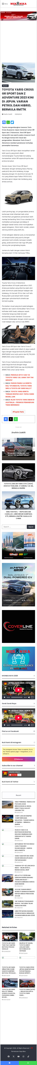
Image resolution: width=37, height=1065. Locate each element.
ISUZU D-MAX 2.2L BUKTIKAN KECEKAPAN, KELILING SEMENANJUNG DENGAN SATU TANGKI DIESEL (23, 834)
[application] (18, 690)
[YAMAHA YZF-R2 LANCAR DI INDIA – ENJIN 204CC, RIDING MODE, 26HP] (7, 868)
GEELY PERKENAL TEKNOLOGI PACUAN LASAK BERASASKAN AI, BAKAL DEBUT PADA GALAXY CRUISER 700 (25, 806)
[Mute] (29, 697)
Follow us (19, 759)
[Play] (5, 697)
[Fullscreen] (32, 697)
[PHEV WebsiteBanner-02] (18, 606)
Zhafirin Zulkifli (7, 114)
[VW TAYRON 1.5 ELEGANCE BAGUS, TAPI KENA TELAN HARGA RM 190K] (7, 904)
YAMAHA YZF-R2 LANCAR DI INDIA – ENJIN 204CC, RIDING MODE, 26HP (25, 868)
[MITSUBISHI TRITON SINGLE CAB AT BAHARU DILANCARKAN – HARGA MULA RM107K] (7, 847)
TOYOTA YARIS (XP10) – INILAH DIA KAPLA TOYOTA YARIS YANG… (27, 992)
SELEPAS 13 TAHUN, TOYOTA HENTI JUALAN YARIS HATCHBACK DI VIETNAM (26, 947)
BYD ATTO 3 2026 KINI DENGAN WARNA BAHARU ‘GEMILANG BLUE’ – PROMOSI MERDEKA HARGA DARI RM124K (24, 879)
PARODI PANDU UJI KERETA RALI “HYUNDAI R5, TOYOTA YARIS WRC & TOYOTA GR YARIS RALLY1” (19, 385)
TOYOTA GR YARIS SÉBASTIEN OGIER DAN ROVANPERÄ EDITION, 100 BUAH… (9, 970)
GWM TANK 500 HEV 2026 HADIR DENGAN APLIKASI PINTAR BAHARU (24, 858)
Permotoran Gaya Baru (18, 1051)
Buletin (5, 86)
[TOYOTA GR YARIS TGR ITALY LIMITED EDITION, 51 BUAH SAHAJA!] (10, 936)
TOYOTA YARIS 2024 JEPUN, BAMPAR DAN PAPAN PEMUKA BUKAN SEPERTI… (26, 970)
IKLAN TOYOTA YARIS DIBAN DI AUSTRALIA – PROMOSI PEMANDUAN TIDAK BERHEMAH (20, 402)
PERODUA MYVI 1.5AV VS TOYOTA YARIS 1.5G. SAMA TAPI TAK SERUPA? (20, 377)
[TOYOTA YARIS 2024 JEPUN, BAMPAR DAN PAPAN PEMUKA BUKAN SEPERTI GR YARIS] (27, 960)
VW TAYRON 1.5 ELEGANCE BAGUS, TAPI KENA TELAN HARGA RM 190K (24, 903)
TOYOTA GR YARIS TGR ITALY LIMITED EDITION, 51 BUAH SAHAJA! (8, 946)
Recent (18, 795)
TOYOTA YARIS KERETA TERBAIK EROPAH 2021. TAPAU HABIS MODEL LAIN (20, 394)
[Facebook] (6, 419)
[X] (11, 419)
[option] (18, 449)
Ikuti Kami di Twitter (10, 782)
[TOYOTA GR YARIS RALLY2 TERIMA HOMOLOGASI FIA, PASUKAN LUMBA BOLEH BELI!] (10, 983)
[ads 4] (18, 670)
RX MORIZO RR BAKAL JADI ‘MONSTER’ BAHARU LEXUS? (18, 454)
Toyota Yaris (19, 412)
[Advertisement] (18, 42)
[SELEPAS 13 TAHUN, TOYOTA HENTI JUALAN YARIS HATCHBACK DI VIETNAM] (27, 936)
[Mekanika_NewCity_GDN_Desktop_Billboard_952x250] (18, 16)
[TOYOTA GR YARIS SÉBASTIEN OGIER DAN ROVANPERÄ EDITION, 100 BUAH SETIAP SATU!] (10, 960)
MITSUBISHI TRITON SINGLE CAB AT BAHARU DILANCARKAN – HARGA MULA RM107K (24, 847)
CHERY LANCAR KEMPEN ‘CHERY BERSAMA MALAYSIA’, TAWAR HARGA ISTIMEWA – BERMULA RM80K (24, 820)
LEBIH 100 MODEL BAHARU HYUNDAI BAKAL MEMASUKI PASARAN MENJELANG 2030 (25, 913)
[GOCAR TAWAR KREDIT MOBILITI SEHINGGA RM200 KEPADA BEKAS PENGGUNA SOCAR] (7, 892)
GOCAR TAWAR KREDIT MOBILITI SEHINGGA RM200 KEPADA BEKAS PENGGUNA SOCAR (25, 892)
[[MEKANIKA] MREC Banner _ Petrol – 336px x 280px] (18, 559)
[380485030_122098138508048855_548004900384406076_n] (18, 642)
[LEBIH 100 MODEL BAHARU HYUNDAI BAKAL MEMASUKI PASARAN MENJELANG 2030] (7, 914)
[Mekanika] (18, 3)
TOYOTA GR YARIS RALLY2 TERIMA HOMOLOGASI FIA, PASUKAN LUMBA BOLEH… (8, 993)
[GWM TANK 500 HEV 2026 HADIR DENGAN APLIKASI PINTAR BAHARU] (7, 858)
